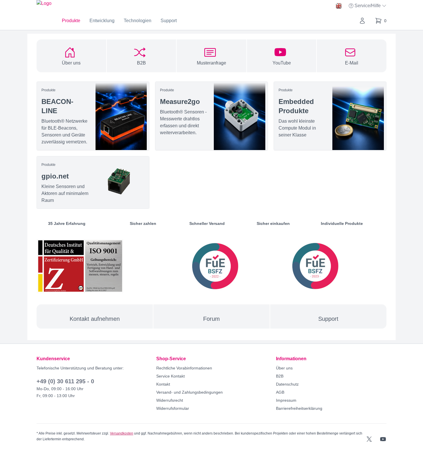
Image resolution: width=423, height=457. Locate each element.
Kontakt (163, 384)
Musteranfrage (211, 62)
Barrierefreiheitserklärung (299, 408)
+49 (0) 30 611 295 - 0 (65, 381)
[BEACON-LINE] (93, 116)
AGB (280, 392)
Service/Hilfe (368, 6)
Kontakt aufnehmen (95, 319)
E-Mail (351, 62)
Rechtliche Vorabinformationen (184, 368)
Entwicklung (102, 20)
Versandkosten (121, 433)
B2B (141, 62)
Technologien (137, 20)
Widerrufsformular (172, 408)
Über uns (71, 62)
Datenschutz (287, 384)
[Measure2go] (211, 116)
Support (169, 20)
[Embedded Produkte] (330, 116)
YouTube (282, 62)
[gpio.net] (93, 182)
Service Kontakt (170, 376)
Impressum (286, 400)
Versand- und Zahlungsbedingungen (189, 392)
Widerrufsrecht (169, 400)
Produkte (71, 20)
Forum (211, 319)
